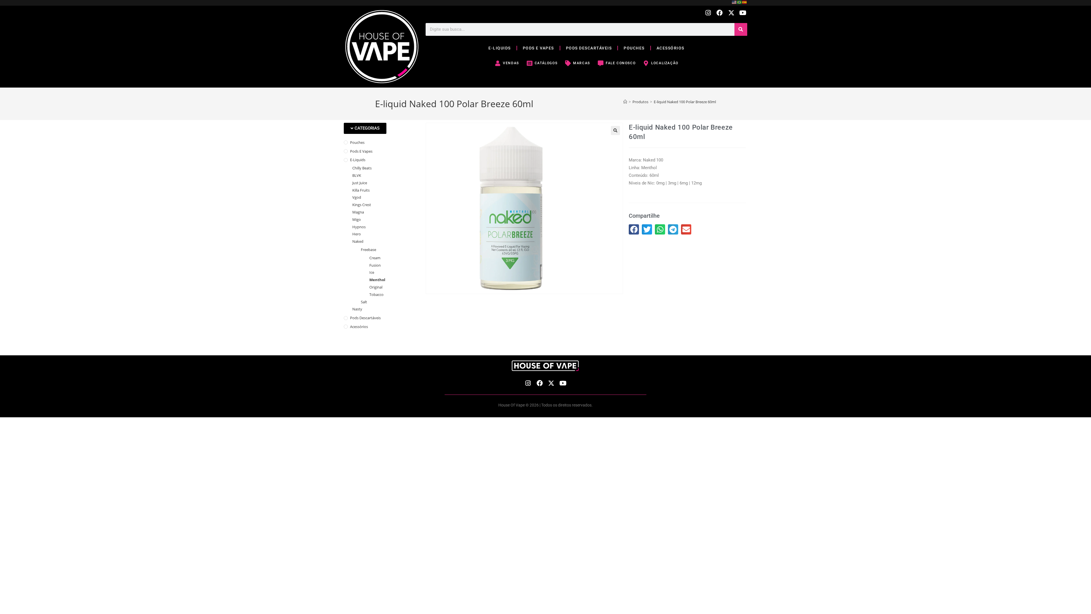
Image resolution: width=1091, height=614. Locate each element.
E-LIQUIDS (499, 48)
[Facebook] (719, 13)
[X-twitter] (731, 13)
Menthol (377, 279)
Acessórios (359, 326)
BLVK (356, 175)
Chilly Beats (362, 168)
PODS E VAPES (538, 48)
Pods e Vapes (361, 151)
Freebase (368, 249)
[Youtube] (742, 13)
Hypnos (359, 226)
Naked (357, 241)
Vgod (356, 197)
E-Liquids (357, 159)
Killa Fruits (361, 190)
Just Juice (359, 182)
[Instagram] (708, 13)
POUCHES (634, 48)
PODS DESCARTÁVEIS (589, 48)
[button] (365, 128)
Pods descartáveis (365, 317)
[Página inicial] (625, 101)
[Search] (740, 29)
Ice (371, 272)
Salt (364, 301)
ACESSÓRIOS (670, 48)
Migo (356, 219)
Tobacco (376, 294)
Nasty (357, 309)
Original (375, 287)
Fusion (375, 265)
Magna (358, 212)
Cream (374, 257)
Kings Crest (361, 204)
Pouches (357, 142)
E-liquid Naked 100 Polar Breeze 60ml (685, 101)
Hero (356, 234)
